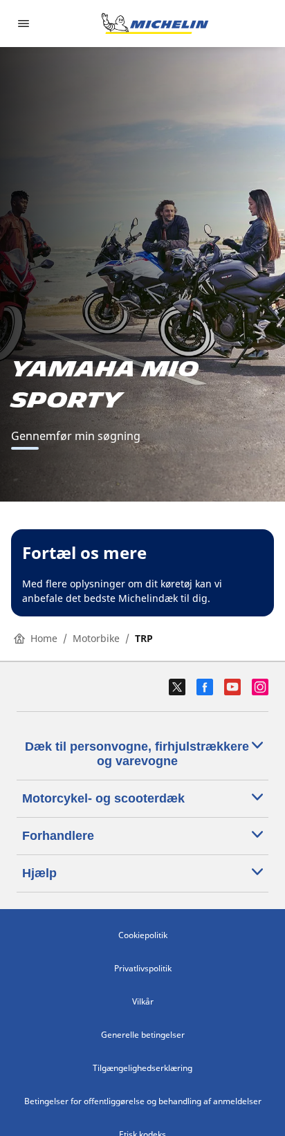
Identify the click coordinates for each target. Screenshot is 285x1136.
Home (43, 638)
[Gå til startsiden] (155, 23)
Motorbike (96, 638)
